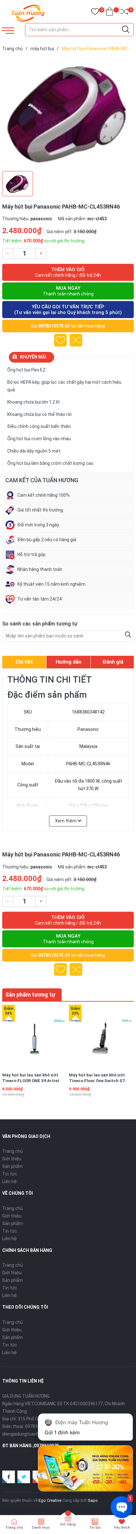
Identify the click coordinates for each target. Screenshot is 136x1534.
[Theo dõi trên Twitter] (23, 1477)
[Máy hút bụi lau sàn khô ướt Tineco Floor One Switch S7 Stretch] (101, 1037)
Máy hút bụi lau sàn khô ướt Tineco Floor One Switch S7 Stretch (97, 1081)
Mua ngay (68, 290)
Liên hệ (9, 1181)
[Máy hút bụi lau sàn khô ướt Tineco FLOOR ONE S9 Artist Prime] (34, 1037)
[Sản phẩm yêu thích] (95, 13)
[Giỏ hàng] (110, 13)
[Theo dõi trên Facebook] (8, 1477)
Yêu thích (122, 1527)
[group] (68, 112)
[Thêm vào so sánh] (76, 340)
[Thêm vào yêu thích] (60, 340)
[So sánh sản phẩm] (124, 13)
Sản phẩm (12, 1166)
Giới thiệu (12, 1158)
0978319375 (51, 326)
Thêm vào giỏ (68, 272)
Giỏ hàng (68, 1524)
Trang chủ (12, 1151)
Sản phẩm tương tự (30, 994)
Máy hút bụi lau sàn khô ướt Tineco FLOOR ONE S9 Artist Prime (30, 1081)
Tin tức (9, 1173)
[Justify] (126, 29)
